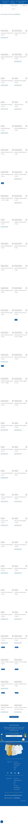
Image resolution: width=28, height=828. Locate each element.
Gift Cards (16, 785)
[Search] (21, 5)
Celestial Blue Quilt (5, 128)
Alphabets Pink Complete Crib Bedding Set (11, 449)
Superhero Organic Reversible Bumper (10, 381)
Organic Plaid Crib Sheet (7, 312)
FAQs (15, 782)
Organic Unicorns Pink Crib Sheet (9, 268)
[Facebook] (8, 773)
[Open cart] (26, 5)
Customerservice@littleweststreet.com (14, 795)
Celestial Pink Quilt (18, 104)
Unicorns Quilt (4, 520)
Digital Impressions (23, 800)
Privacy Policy (17, 789)
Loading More (14, 717)
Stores (15, 767)
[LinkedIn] (19, 773)
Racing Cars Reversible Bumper (8, 544)
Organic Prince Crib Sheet (20, 662)
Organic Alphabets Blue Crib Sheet (9, 246)
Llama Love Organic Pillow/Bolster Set (10, 33)
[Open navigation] (1, 5)
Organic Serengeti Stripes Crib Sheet (9, 174)
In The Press (16, 765)
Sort (13, 8)
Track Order (16, 778)
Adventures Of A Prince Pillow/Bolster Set (11, 684)
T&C (14, 783)
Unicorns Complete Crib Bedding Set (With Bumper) (13, 497)
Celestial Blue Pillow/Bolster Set (8, 80)
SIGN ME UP (14, 736)
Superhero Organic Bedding (21, 381)
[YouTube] (15, 773)
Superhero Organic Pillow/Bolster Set (10, 707)
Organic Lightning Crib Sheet (8, 334)
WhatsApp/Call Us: (13, 797)
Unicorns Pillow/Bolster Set (7, 473)
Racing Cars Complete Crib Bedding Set (10, 568)
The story (16, 762)
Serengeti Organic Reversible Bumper (10, 198)
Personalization (17, 763)
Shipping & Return (18, 780)
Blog (15, 769)
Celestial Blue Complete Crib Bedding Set (11, 104)
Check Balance (17, 787)
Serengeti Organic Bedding (20, 403)
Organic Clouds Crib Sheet (7, 662)
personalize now (4, 37)
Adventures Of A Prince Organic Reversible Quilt (12, 357)
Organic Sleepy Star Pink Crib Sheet (9, 56)
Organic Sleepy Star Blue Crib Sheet (9, 290)
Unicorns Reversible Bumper (21, 473)
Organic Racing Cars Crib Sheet (8, 152)
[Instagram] (12, 773)
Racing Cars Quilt (5, 222)
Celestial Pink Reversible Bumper (9, 592)
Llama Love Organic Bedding (8, 403)
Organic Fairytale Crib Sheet (21, 684)
